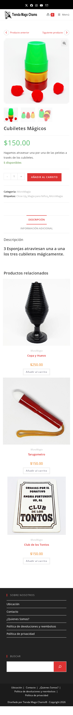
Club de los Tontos (36, 544)
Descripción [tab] (36, 219)
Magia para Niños (38, 196)
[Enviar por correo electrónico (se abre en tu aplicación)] (46, 5)
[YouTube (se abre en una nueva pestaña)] (41, 5)
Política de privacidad (21, 634)
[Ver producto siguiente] (66, 32)
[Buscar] (60, 666)
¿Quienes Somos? (18, 619)
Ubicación (13, 604)
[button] (64, 43)
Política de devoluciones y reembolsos (31, 626)
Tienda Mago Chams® (35, 702)
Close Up (21, 196)
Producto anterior (19, 32)
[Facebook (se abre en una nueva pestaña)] (31, 5)
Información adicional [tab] (36, 228)
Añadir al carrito (44, 177)
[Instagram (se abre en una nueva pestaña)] (36, 5)
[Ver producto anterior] (6, 32)
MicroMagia (24, 191)
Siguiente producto (52, 32)
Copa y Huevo (36, 355)
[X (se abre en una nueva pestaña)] (26, 5)
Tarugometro (36, 454)
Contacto (12, 611)
